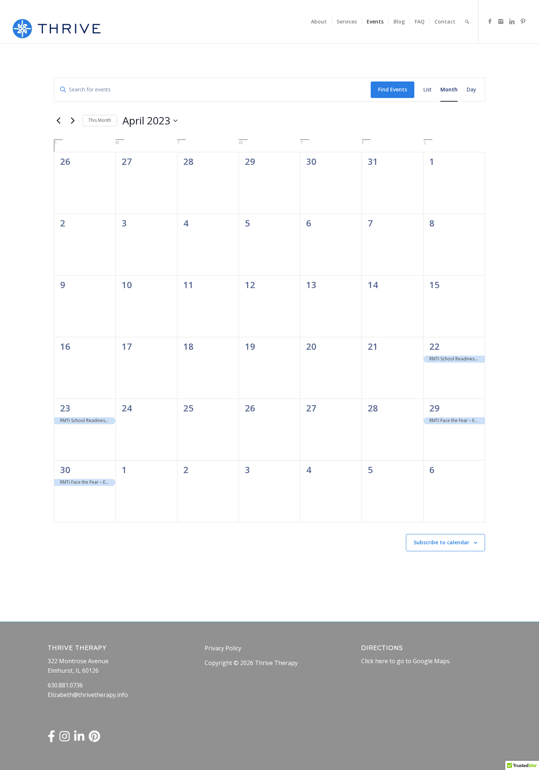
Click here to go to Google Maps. (406, 661)
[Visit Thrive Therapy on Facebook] (51, 738)
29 (434, 408)
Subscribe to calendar (441, 542)
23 (65, 408)
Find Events (392, 89)
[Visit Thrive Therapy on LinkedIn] (79, 738)
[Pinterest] (522, 21)
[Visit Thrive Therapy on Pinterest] (94, 738)
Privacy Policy (223, 648)
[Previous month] (58, 120)
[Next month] (72, 120)
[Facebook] (489, 21)
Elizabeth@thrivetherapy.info (88, 695)
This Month (99, 120)
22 (434, 346)
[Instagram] (500, 21)
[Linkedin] (511, 21)
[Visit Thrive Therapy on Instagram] (64, 738)
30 (65, 470)
